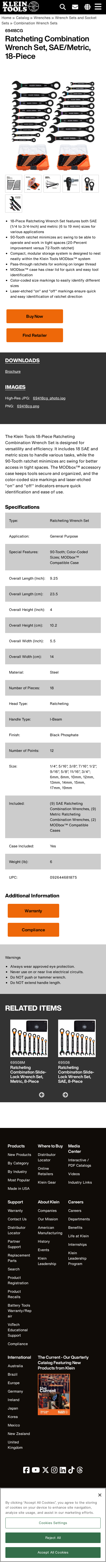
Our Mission (48, 1219)
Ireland (13, 1399)
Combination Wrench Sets (35, 23)
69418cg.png (28, 406)
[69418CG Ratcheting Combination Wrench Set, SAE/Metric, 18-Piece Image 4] (71, 189)
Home (6, 17)
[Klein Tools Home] (19, 10)
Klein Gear (47, 1182)
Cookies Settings (53, 1522)
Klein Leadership (47, 1261)
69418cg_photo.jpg (49, 398)
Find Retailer (35, 335)
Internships (77, 1244)
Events (43, 1249)
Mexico (14, 1425)
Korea (13, 1416)
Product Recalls (14, 1294)
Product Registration (18, 1280)
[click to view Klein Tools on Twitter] (45, 1471)
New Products (19, 1154)
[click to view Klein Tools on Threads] (80, 1471)
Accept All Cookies (53, 1552)
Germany (15, 1391)
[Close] (99, 1495)
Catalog (22, 17)
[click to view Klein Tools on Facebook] (26, 1471)
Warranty (33, 911)
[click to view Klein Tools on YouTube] (36, 1471)
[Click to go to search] (63, 8)
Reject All (53, 1537)
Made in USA (19, 1188)
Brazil (12, 1374)
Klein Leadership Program (77, 1258)
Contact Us (17, 1219)
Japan (13, 1408)
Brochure (13, 371)
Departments (79, 1219)
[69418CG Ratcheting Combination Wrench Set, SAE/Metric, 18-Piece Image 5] (90, 189)
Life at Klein (78, 1236)
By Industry (17, 1171)
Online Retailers (45, 1171)
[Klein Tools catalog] (63, 1395)
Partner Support (14, 1244)
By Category (18, 1163)
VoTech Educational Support (18, 1330)
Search (14, 1269)
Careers (74, 1210)
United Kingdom (15, 1444)
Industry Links (80, 1182)
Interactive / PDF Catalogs (79, 1162)
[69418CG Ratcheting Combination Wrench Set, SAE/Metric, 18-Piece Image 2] (32, 189)
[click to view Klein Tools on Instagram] (54, 1471)
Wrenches (42, 17)
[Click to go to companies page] (87, 7)
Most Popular (19, 1180)
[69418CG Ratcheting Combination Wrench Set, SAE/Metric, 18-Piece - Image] (53, 172)
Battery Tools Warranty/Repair (19, 1310)
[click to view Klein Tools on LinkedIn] (63, 1471)
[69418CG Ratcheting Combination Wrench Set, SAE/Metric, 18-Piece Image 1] (13, 189)
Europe (14, 1382)
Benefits (75, 1227)
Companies (47, 1210)
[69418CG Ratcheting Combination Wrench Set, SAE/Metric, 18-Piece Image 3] (52, 189)
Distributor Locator (47, 1157)
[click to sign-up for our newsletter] (75, 7)
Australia (15, 1365)
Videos (74, 1173)
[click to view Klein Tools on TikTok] (71, 1471)
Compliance (33, 930)
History (44, 1241)
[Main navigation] (97, 7)
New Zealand (19, 1433)
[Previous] (41, 1094)
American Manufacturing (50, 1230)
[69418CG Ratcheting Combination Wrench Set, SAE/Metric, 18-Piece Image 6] (13, 209)
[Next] (64, 1094)
